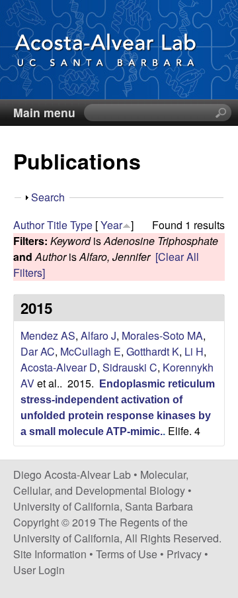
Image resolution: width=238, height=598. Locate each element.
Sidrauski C (129, 367)
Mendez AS (47, 335)
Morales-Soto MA (162, 335)
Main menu (44, 112)
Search (48, 197)
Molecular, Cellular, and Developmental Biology (100, 482)
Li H (194, 351)
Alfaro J (98, 335)
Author (28, 224)
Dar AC (37, 351)
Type (81, 224)
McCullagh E (90, 351)
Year (111, 224)
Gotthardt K (152, 351)
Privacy (184, 554)
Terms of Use (126, 554)
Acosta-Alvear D (58, 367)
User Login (39, 569)
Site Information (50, 554)
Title (57, 224)
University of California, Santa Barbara (103, 506)
